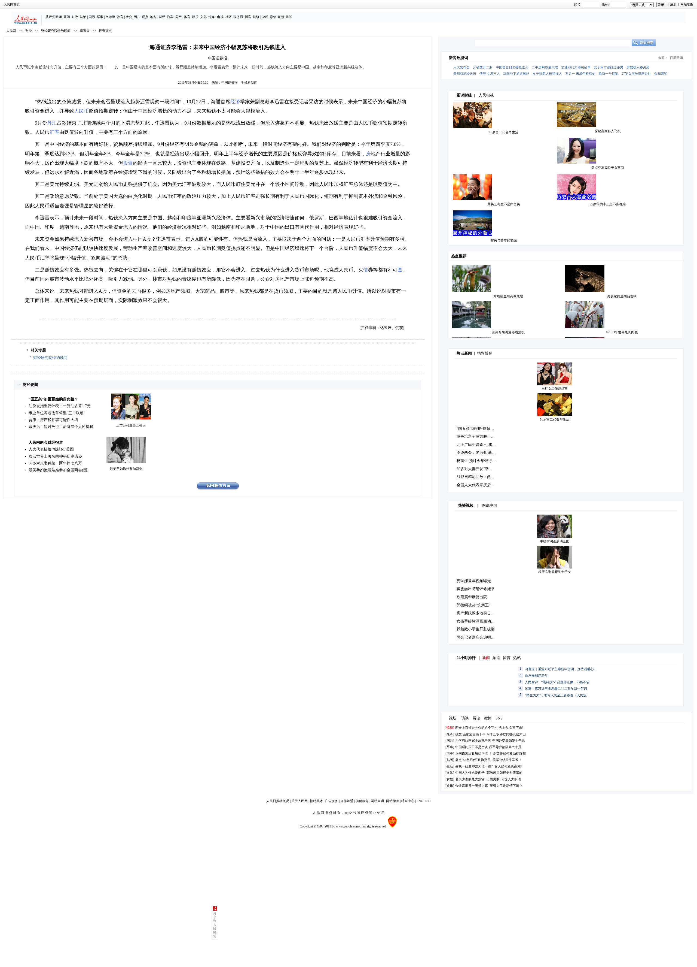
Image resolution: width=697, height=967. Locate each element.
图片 (137, 17)
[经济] (449, 734)
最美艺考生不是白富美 (503, 204)
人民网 (11, 31)
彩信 (273, 17)
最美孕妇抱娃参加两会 (126, 469)
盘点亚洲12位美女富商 (607, 168)
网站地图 (686, 4)
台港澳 (110, 17)
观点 (145, 17)
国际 (91, 17)
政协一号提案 (608, 73)
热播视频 (465, 505)
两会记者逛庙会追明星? (476, 637)
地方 (153, 17)
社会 (129, 17)
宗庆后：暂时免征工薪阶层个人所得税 (61, 427)
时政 (75, 17)
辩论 (476, 718)
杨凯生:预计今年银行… (476, 461)
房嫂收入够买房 (637, 67)
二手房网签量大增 (545, 67)
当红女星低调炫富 (555, 389)
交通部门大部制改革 (576, 67)
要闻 (66, 17)
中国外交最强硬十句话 (508, 740)
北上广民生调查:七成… (476, 445)
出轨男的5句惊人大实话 (504, 779)
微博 (488, 718)
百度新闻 (676, 58)
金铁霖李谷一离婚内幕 (471, 786)
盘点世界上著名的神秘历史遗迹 (55, 456)
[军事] (449, 747)
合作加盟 (346, 801)
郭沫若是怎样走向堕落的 (504, 773)
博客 (248, 17)
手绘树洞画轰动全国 (554, 541)
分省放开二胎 (483, 67)
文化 (203, 17)
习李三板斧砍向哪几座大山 (506, 734)
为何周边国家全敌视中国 (473, 740)
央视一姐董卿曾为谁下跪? (474, 766)
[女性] (449, 779)
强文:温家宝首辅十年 (470, 734)
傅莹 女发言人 (489, 73)
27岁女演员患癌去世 (636, 73)
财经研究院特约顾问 (56, 31)
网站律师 (392, 801)
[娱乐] (449, 786)
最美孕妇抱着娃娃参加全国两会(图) (58, 470)
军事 (100, 17)
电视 (220, 17)
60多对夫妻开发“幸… (475, 469)
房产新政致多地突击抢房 (478, 613)
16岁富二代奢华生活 (503, 132)
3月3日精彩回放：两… (476, 477)
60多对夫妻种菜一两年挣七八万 (55, 463)
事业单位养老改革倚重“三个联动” (57, 413)
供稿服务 (362, 801)
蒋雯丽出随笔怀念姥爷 (476, 589)
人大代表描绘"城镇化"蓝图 (51, 449)
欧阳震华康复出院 (472, 597)
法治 (83, 17)
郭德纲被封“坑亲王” (473, 605)
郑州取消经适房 (464, 73)
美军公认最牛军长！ (507, 760)
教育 (120, 17)
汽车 (170, 17)
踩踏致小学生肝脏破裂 (476, 629)
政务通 (238, 17)
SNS (499, 718)
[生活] (449, 766)
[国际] (449, 740)
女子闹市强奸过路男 (608, 67)
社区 (228, 17)
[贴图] (449, 760)
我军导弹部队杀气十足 (505, 747)
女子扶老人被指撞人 (547, 73)
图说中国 (489, 505)
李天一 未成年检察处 (580, 73)
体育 (187, 17)
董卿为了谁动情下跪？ (506, 786)
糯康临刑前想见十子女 (554, 572)
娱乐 (195, 17)
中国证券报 (229, 82)
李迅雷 (85, 31)
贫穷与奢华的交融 (504, 240)
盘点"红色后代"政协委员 (473, 760)
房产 (178, 17)
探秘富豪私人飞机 (608, 131)
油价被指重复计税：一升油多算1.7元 (60, 406)
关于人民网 (299, 801)
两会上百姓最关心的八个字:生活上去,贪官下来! (489, 728)
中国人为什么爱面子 (470, 773)
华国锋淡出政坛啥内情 (471, 754)
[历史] (449, 754)
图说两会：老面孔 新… (476, 453)
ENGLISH (424, 801)
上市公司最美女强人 (131, 425)
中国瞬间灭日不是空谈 (471, 747)
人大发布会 (461, 67)
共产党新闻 (53, 17)
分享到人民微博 (214, 924)
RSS (289, 17)
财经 (162, 17)
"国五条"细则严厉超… (475, 429)
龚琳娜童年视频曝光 (474, 581)
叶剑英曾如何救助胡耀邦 (508, 754)
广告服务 (331, 801)
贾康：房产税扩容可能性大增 (53, 420)
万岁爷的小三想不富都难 (608, 204)
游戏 (265, 17)
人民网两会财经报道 (46, 442)
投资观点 (105, 31)
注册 (673, 4)
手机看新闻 (249, 82)
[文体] (449, 773)
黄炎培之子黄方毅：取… (478, 436)
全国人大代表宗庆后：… (478, 485)
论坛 (453, 718)
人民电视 (486, 95)
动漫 (281, 17)
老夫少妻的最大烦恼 (470, 779)
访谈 (256, 17)
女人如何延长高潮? (508, 766)
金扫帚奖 (660, 73)
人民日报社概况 (277, 801)
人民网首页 (12, 4)
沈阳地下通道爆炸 (516, 73)
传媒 (211, 17)
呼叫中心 (407, 801)
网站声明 (377, 801)
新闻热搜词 (458, 58)
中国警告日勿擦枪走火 (512, 67)
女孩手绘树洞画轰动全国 (478, 621)
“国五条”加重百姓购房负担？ (53, 399)
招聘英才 (316, 801)
